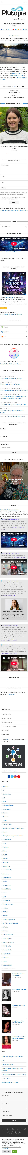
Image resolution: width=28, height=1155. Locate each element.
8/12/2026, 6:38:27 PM (13, 581)
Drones (5, 832)
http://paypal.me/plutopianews (10, 384)
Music (5, 893)
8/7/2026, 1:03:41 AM (13, 645)
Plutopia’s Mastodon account (9, 510)
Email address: (4, 444)
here (6, 739)
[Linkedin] (8, 29)
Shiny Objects (7, 938)
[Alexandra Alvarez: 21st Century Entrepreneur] (6, 1042)
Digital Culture (7, 824)
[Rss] (18, 29)
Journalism (6, 866)
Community (6, 809)
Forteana (5, 847)
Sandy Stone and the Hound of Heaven (18, 1021)
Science (5, 931)
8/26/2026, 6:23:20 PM (13, 519)
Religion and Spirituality (11, 923)
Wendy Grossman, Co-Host (10, 1082)
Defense (5, 817)
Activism (5, 786)
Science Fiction (8, 934)
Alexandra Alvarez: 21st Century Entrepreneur (18, 1037)
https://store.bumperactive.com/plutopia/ (13, 404)
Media (5, 881)
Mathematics (7, 877)
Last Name (3, 436)
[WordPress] (26, 29)
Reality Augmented (9, 919)
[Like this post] (15, 86)
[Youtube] (13, 29)
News (4, 897)
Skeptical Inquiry (8, 942)
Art (4, 798)
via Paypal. (9, 297)
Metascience (7, 885)
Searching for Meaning (18, 1005)
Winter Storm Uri (16, 73)
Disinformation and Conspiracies (13, 828)
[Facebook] (1, 29)
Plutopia (4, 519)
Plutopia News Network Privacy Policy (14, 1074)
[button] (1, 130)
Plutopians (11, 694)
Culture (5, 813)
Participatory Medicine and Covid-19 (18, 974)
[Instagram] (6, 29)
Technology (6, 953)
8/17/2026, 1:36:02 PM (13, 553)
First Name (3, 429)
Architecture (7, 794)
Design (5, 820)
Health (5, 855)
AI (3, 790)
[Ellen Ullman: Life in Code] (6, 995)
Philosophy (6, 900)
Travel (5, 961)
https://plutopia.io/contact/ (16, 416)
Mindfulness (7, 889)
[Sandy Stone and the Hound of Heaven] (6, 1026)
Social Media (7, 946)
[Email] (15, 29)
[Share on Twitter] (19, 86)
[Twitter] (4, 29)
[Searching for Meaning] (6, 1010)
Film (4, 843)
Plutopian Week (8, 904)
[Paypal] (23, 29)
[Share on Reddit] (22, 86)
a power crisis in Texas (16, 75)
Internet (5, 862)
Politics (5, 912)
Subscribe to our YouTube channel (10, 252)
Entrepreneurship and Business (13, 836)
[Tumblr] (17, 1129)
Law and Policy (7, 870)
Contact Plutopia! (7, 1064)
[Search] (26, 2)
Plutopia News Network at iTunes (10, 364)
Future (5, 851)
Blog (4, 801)
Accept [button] (14, 1151)
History (5, 858)
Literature (6, 874)
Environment (7, 839)
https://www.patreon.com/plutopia (11, 314)
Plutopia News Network (11, 40)
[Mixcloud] (21, 29)
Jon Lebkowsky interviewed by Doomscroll (14, 480)
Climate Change (8, 805)
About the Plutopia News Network (12, 1056)
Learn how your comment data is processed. (14, 210)
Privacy (5, 916)
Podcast (5, 908)
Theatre (5, 957)
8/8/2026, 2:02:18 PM (13, 625)
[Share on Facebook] (17, 86)
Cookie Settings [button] (6, 1151)
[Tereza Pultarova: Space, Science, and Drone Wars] (14, 125)
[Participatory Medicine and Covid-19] (6, 979)
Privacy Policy (6, 1078)
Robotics (5, 927)
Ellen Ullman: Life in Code (19, 989)
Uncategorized (7, 965)
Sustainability (7, 950)
